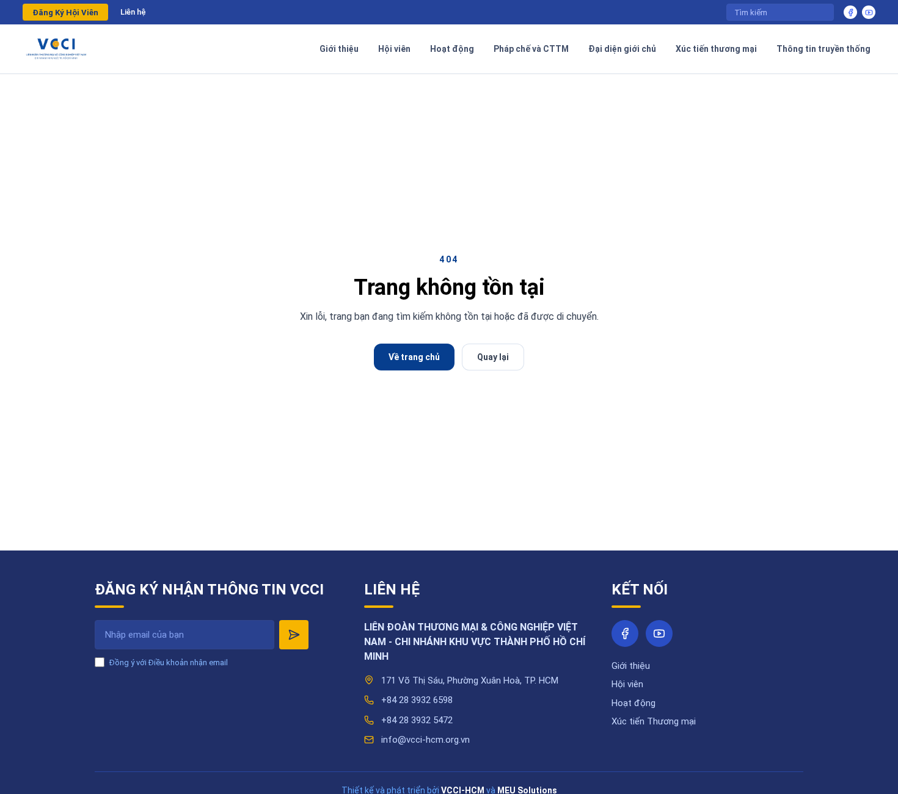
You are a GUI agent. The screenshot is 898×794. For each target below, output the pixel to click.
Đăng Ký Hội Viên (65, 12)
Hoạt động (633, 703)
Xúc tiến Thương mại (653, 721)
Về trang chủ (414, 357)
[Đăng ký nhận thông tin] (293, 634)
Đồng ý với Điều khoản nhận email (168, 662)
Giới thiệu (630, 665)
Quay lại (493, 357)
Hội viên (627, 684)
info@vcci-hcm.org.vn (425, 739)
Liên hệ (133, 11)
